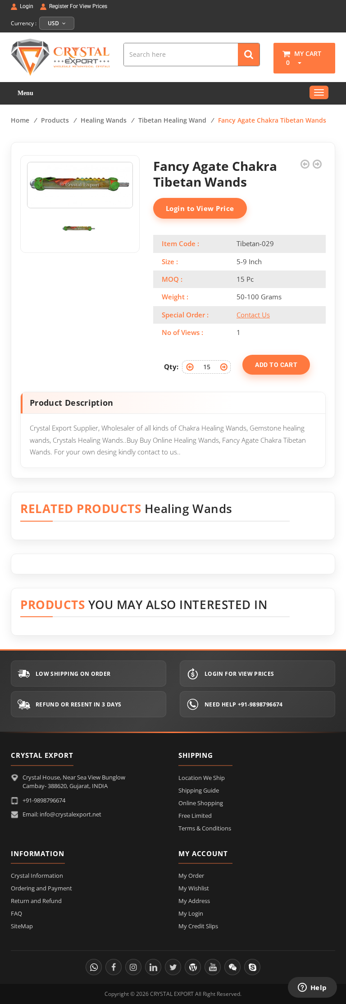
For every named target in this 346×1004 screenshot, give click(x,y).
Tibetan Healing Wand (172, 120)
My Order (191, 875)
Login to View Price (200, 208)
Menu (25, 93)
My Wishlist (193, 888)
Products (55, 120)
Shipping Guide (198, 790)
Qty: (171, 366)
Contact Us (253, 314)
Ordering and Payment (41, 888)
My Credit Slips (198, 926)
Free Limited (195, 815)
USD (54, 23)
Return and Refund (36, 901)
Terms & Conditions (204, 828)
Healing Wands (104, 120)
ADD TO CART (276, 364)
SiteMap (22, 926)
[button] (296, 62)
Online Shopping (200, 803)
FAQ (16, 913)
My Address (194, 901)
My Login (190, 913)
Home (20, 120)
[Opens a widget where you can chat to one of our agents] (312, 988)
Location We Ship (201, 778)
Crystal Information (37, 875)
